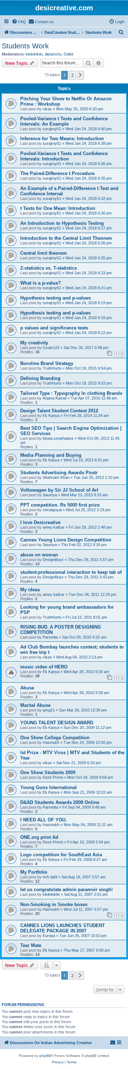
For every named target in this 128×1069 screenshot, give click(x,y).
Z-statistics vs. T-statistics (48, 268)
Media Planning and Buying (50, 455)
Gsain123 (51, 347)
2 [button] (72, 75)
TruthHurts (52, 368)
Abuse (27, 687)
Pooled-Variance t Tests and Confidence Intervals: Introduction (64, 156)
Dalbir (69, 54)
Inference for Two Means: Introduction (62, 138)
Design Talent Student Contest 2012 (59, 410)
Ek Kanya (51, 415)
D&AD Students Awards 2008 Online (59, 802)
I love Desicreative (40, 522)
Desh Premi (53, 777)
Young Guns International (48, 787)
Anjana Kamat (54, 398)
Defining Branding (40, 378)
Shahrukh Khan (56, 477)
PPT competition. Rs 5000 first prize (60, 505)
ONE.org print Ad (39, 837)
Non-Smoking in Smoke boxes (53, 904)
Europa (49, 935)
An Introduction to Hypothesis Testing (62, 223)
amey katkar (53, 527)
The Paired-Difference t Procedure (57, 173)
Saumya (50, 495)
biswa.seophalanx (58, 438)
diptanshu (53, 54)
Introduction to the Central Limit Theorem (66, 238)
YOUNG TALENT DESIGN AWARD (56, 722)
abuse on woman (39, 554)
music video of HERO (44, 667)
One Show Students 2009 (47, 772)
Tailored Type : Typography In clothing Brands (71, 393)
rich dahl (50, 877)
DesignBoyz (53, 559)
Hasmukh (51, 742)
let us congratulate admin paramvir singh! (66, 889)
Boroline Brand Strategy (46, 363)
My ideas (30, 589)
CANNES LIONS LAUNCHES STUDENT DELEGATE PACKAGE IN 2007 (62, 928)
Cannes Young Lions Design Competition (65, 540)
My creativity (34, 342)
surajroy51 (52, 129)
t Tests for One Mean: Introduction (57, 208)
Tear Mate (30, 945)
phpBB (45, 1056)
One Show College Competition (55, 737)
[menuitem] (19, 21)
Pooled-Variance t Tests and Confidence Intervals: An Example (64, 121)
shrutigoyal (52, 510)
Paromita (50, 637)
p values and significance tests (54, 327)
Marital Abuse (35, 705)
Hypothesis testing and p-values (55, 298)
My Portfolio (33, 872)
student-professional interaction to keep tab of (71, 572)
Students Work (25, 46)
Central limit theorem (43, 253)
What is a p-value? (40, 283)
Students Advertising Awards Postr (58, 472)
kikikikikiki (34, 54)
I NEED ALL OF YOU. (43, 819)
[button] (80, 75)
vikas (47, 109)
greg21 (49, 710)
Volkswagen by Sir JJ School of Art (59, 490)
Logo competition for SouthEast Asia (61, 854)
